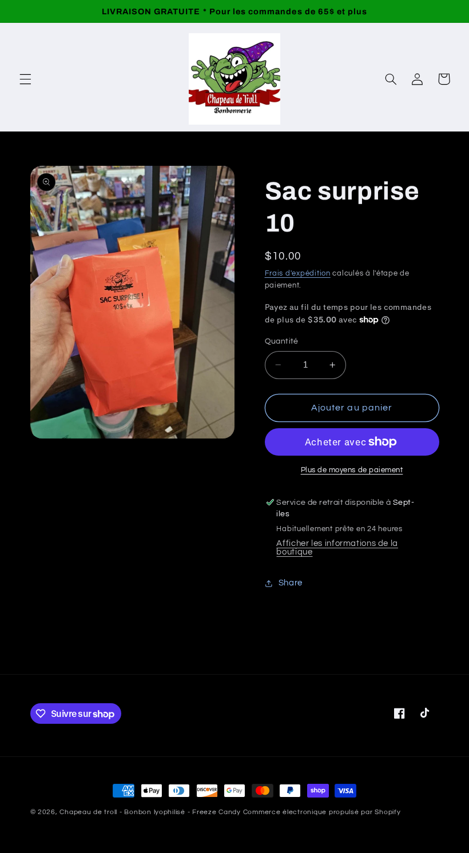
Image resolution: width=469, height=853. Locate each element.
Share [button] (291, 583)
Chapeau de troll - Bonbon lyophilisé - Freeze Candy (149, 812)
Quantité (282, 341)
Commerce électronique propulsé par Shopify (322, 812)
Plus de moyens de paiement (352, 470)
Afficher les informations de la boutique (337, 547)
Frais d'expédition (298, 273)
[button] (25, 79)
